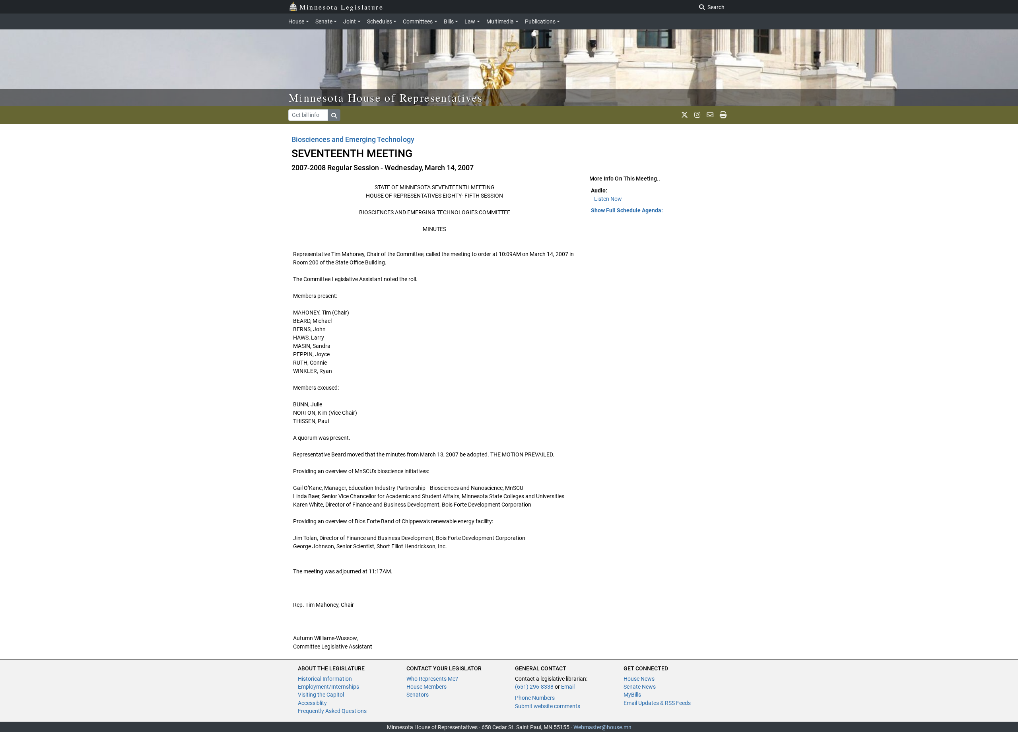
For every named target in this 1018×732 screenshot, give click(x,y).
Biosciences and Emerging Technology (352, 139)
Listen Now (608, 199)
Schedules (379, 21)
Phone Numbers (535, 698)
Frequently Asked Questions (332, 711)
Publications (540, 21)
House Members (426, 686)
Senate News (640, 686)
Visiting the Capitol (321, 694)
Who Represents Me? (432, 679)
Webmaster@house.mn (602, 727)
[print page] (723, 115)
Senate (323, 21)
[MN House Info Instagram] (697, 115)
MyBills (632, 694)
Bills (449, 21)
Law (469, 21)
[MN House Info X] (684, 115)
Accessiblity (312, 703)
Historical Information (325, 679)
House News (639, 679)
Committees (418, 21)
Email (568, 686)
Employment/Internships (328, 686)
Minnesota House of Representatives (386, 97)
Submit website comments (547, 706)
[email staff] (710, 115)
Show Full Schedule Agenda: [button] (627, 210)
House (296, 21)
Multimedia (500, 21)
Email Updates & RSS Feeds (657, 703)
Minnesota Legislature (341, 7)
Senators (417, 694)
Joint (349, 21)
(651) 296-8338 (534, 686)
